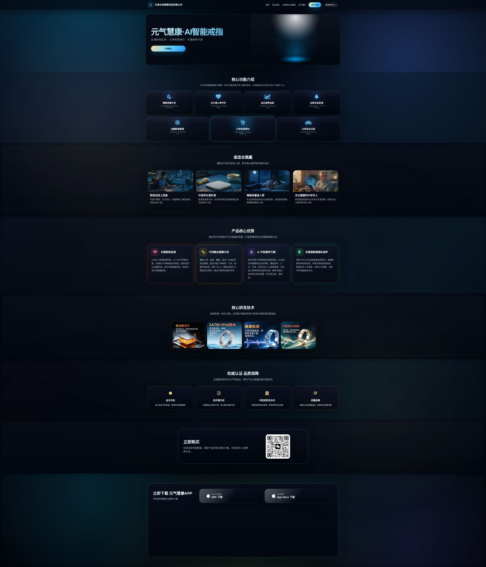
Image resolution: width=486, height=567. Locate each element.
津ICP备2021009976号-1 (231, 554)
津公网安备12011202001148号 (252, 554)
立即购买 (168, 49)
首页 (267, 5)
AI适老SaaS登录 (289, 5)
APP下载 (314, 5)
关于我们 (302, 5)
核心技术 (275, 5)
